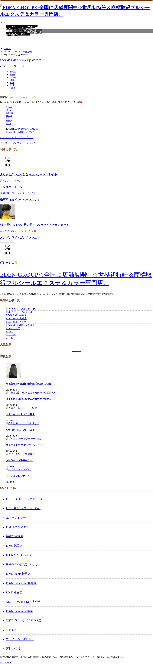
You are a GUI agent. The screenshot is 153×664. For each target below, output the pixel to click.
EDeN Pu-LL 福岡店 (16, 315)
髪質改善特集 (14, 536)
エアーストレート (17, 517)
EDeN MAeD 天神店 (18, 555)
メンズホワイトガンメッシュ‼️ (20, 237)
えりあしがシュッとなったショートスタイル (28, 174)
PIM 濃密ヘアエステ (19, 527)
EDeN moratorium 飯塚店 (21, 583)
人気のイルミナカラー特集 (20, 414)
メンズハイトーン (11, 187)
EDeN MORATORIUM (26, 128)
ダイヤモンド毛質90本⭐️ (19, 460)
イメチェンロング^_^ (17, 476)
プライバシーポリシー (18, 34)
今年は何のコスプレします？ (21, 429)
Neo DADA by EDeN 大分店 (23, 601)
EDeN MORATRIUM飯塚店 (14, 60)
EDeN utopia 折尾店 (16, 322)
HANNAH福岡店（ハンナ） (23, 564)
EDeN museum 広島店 (19, 611)
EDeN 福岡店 (14, 545)
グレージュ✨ (9, 262)
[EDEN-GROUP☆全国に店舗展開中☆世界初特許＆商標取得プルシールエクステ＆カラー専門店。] (76, 14)
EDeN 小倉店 (13, 328)
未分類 (9, 338)
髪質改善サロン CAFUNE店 (23, 620)
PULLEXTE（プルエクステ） (22, 308)
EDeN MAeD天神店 (16, 318)
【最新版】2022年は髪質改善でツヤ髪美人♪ (29, 399)
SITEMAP (12, 629)
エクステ (11, 334)
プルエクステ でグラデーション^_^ (25, 445)
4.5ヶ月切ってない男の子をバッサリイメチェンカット (34, 224)
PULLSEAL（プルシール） (20, 312)
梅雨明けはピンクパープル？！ (20, 199)
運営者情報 (12, 35)
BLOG (9, 331)
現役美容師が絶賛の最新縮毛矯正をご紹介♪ (29, 383)
